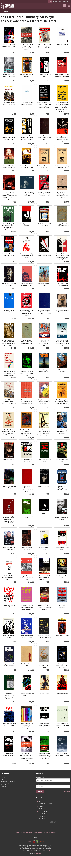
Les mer (48, 850)
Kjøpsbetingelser (26, 833)
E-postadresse (40, 777)
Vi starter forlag (5, 783)
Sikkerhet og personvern (40, 833)
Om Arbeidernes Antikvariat (8, 781)
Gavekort (3, 785)
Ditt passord (39, 784)
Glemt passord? (66, 791)
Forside (3, 11)
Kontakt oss (4, 786)
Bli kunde (3, 779)
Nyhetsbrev (52, 833)
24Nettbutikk (38, 853)
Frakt (18, 833)
